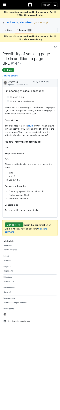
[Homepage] (30, 4)
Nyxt (30, 125)
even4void (13, 82)
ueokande (12, 22)
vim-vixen (26, 22)
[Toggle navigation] (4, 4)
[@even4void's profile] (5, 82)
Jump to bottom (10, 75)
